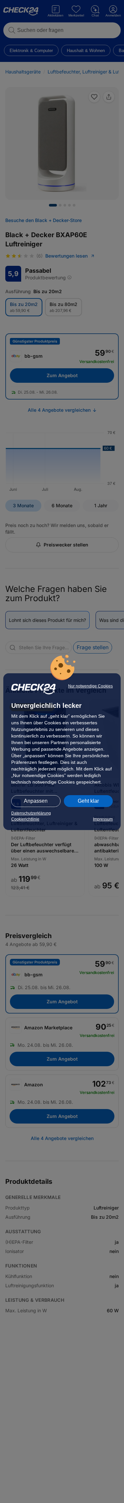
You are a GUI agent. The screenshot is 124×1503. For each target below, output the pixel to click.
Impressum (103, 819)
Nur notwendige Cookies (90, 686)
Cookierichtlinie (25, 819)
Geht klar (88, 801)
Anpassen (36, 801)
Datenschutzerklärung (31, 813)
